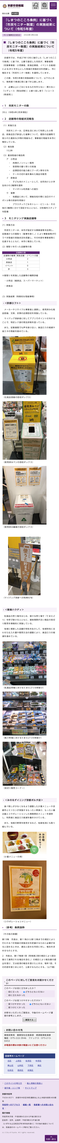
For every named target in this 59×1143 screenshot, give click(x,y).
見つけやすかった (16, 1004)
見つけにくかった (16, 1007)
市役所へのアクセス (11, 1105)
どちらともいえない (34, 992)
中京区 (38, 1061)
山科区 (20, 1065)
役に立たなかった (16, 995)
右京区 (10, 1070)
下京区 (30, 1065)
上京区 (19, 1061)
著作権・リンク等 (12, 1088)
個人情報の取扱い (35, 1083)
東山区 (10, 1065)
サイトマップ (31, 1088)
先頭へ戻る (51, 1139)
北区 (10, 1061)
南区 (40, 1065)
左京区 (28, 1061)
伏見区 (30, 1070)
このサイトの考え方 (13, 1083)
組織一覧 (27, 1105)
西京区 (20, 1070)
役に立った (13, 992)
